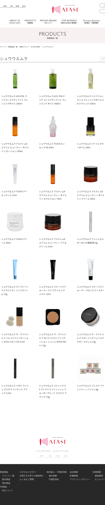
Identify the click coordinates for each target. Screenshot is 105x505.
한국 (24, 6)
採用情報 (97, 471)
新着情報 (74, 475)
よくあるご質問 (26, 479)
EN (11, 6)
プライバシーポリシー (80, 479)
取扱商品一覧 (13, 47)
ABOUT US (14, 22)
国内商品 (6, 479)
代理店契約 (54, 479)
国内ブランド (24, 47)
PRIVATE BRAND (48, 22)
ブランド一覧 (8, 475)
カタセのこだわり (27, 471)
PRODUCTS (30, 22)
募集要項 (99, 475)
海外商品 (6, 482)
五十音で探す (35, 47)
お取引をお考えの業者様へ (31, 475)
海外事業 (53, 475)
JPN (4, 6)
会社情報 (74, 471)
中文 (17, 6)
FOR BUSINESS (69, 22)
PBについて (7, 490)
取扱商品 (4, 471)
